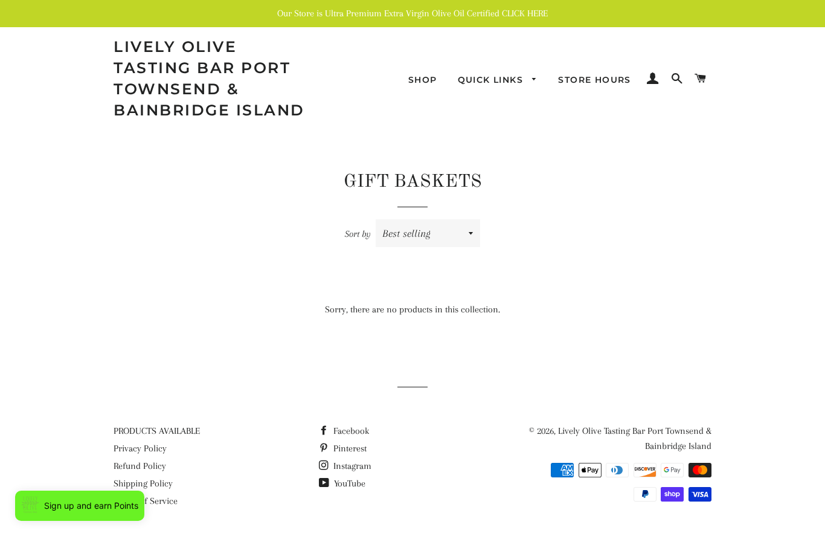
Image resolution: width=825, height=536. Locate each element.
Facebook (350, 430)
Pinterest (349, 448)
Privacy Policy (140, 448)
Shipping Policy (143, 483)
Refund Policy (140, 465)
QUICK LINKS (492, 79)
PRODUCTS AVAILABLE (157, 430)
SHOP (422, 79)
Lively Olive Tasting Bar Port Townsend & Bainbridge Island (209, 78)
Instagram (351, 465)
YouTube (348, 483)
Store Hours (594, 79)
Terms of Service (146, 501)
